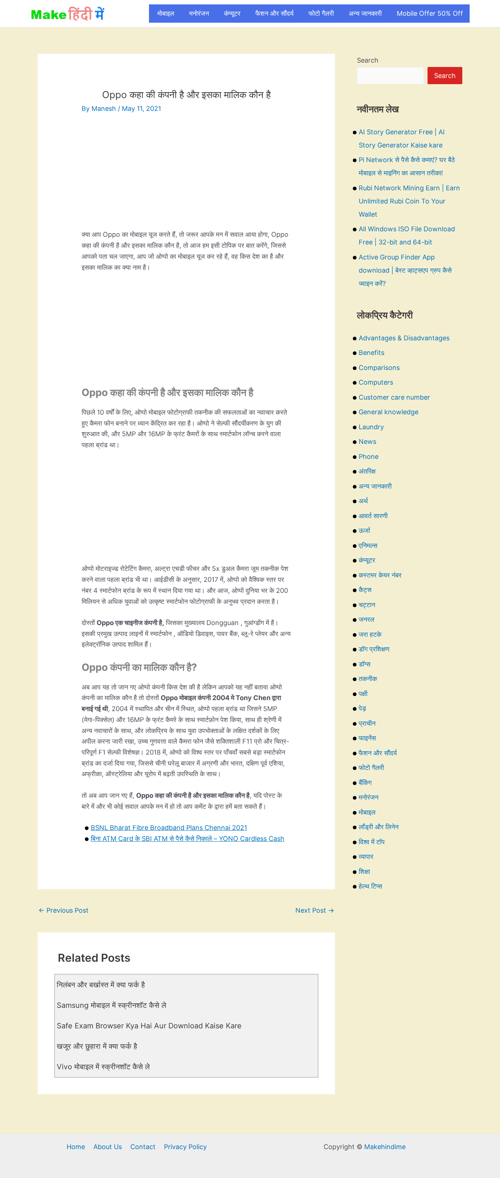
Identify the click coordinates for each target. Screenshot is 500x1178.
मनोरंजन (199, 13)
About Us (107, 1147)
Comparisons (379, 367)
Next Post (314, 910)
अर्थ (363, 501)
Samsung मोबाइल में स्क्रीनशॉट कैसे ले (111, 1005)
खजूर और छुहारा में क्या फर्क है (97, 1046)
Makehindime (385, 1147)
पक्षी (363, 694)
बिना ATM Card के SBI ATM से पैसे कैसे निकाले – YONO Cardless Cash (187, 838)
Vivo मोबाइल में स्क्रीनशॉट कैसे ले (103, 1066)
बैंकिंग (365, 782)
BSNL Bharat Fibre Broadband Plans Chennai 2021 (169, 827)
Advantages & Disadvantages (404, 338)
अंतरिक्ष (367, 471)
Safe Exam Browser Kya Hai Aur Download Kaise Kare (149, 1025)
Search (367, 60)
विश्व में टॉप (372, 842)
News (367, 441)
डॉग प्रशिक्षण (374, 649)
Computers (376, 382)
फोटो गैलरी (321, 13)
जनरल (366, 619)
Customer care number (394, 397)
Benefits (371, 352)
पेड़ (362, 708)
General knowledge (388, 412)
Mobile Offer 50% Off (430, 13)
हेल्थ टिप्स (370, 886)
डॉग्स (364, 664)
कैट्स (365, 590)
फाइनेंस (367, 738)
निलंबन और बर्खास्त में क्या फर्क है (101, 984)
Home (76, 1147)
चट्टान (367, 605)
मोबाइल (165, 13)
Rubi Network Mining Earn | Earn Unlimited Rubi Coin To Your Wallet (409, 201)
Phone (368, 456)
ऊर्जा (364, 530)
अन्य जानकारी (365, 13)
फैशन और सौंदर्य (274, 13)
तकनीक (368, 679)
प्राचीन (367, 723)
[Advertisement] (186, 178)
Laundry (371, 427)
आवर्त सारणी (373, 516)
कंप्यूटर (232, 13)
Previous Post (63, 910)
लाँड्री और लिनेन (379, 827)
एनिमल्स (368, 545)
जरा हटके (370, 634)
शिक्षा (364, 871)
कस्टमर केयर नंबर (380, 575)
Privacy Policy (185, 1147)
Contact (143, 1147)
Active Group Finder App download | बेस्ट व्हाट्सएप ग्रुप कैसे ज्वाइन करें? (405, 270)
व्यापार (366, 856)
